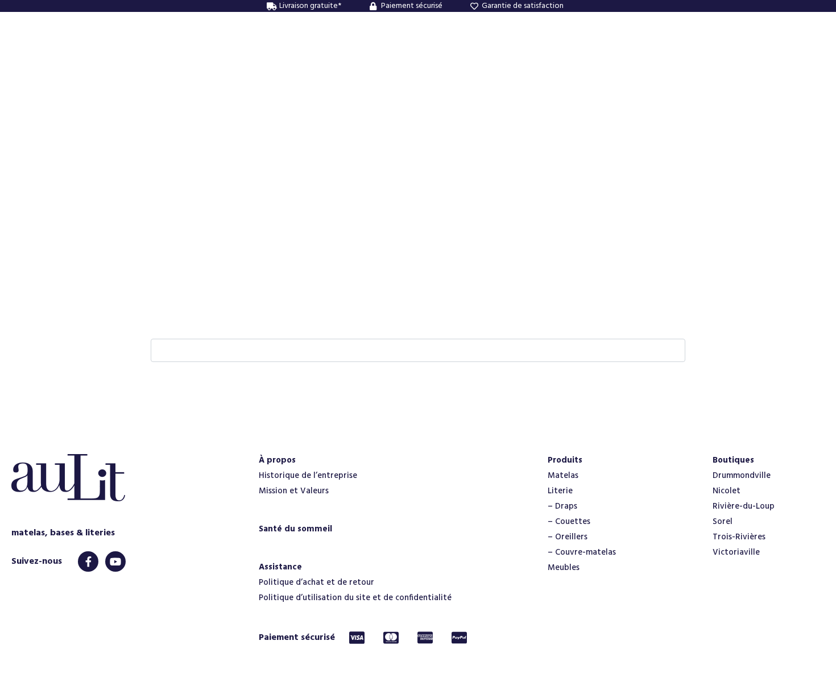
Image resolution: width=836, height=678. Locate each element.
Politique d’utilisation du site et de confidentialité (355, 598)
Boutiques (733, 460)
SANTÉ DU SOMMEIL (519, 51)
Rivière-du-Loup (744, 506)
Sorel (722, 521)
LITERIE (388, 51)
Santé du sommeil (295, 529)
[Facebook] (88, 561)
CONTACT (600, 51)
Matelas (563, 475)
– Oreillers (567, 537)
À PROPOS (277, 51)
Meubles (564, 567)
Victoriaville (736, 552)
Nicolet (726, 491)
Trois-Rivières (739, 537)
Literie (560, 491)
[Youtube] (115, 561)
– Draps (562, 506)
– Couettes (569, 521)
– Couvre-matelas (582, 552)
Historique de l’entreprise (308, 475)
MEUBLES (439, 51)
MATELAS (336, 51)
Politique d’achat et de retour (316, 582)
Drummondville (742, 475)
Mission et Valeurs (294, 491)
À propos (277, 460)
